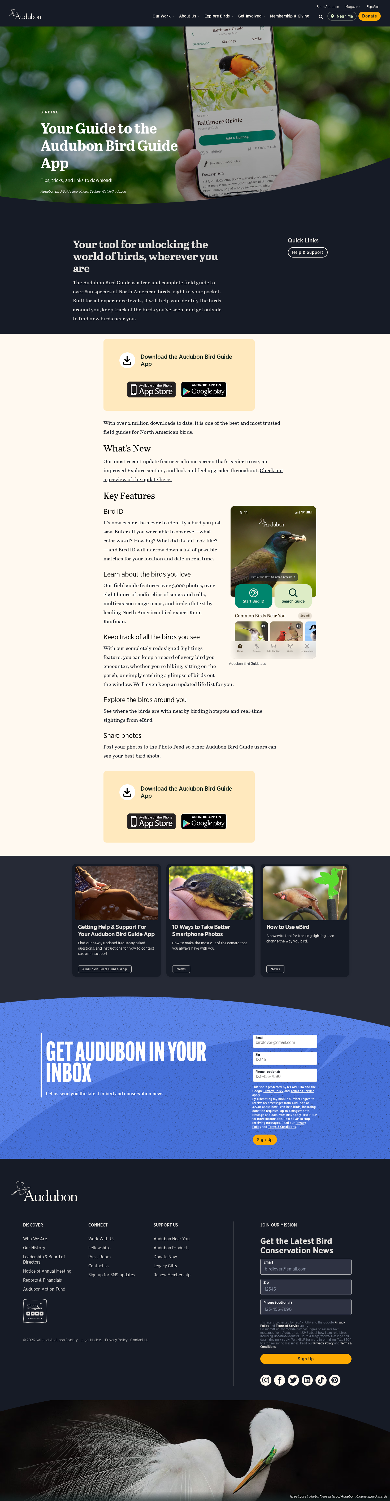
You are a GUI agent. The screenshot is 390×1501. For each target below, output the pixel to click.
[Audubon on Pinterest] (334, 1380)
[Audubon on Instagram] (265, 1380)
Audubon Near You (172, 1238)
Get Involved (250, 16)
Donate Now (165, 1256)
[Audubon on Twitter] (293, 1380)
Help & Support (307, 252)
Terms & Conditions (282, 1127)
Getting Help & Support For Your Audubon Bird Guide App (116, 920)
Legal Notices (91, 1340)
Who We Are (35, 1238)
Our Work (161, 16)
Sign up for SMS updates (111, 1274)
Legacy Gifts (165, 1265)
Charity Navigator (35, 1311)
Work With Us (101, 1238)
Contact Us (98, 1265)
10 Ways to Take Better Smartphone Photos (210, 920)
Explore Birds (217, 16)
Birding (50, 112)
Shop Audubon (328, 7)
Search (321, 16)
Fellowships (99, 1247)
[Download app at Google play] (204, 388)
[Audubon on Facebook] (279, 1380)
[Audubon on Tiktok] (321, 1380)
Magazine (352, 7)
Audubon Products (171, 1247)
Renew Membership (172, 1274)
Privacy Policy (273, 1091)
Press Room (99, 1256)
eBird (145, 720)
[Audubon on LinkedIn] (307, 1380)
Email (259, 1038)
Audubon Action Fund (44, 1289)
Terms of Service (302, 1091)
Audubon (25, 14)
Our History (34, 1247)
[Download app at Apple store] (151, 388)
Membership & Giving (289, 16)
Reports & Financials (42, 1280)
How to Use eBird (305, 920)
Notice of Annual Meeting (47, 1271)
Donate (369, 16)
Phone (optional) (267, 1072)
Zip (257, 1055)
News (181, 969)
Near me (345, 16)
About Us (187, 16)
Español (373, 7)
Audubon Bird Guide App (105, 969)
